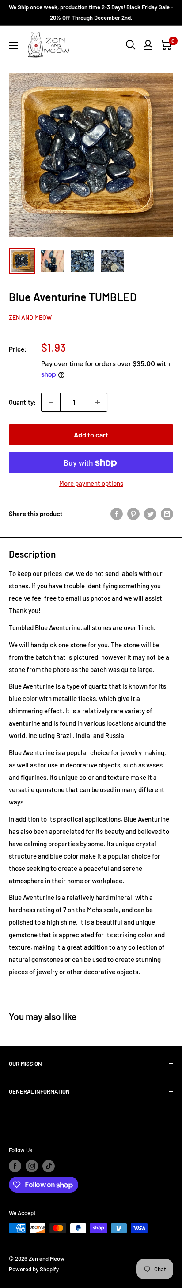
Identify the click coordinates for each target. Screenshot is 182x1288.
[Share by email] (167, 513)
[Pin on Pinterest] (133, 513)
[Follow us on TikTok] (48, 1166)
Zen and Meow (30, 317)
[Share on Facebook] (116, 513)
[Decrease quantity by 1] (51, 402)
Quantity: (22, 402)
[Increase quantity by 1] (97, 402)
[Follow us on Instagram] (32, 1166)
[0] (165, 45)
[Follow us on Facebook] (15, 1166)
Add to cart (91, 434)
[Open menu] (13, 45)
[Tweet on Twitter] (150, 513)
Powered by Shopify (34, 1269)
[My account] (148, 45)
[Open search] (131, 45)
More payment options (91, 483)
